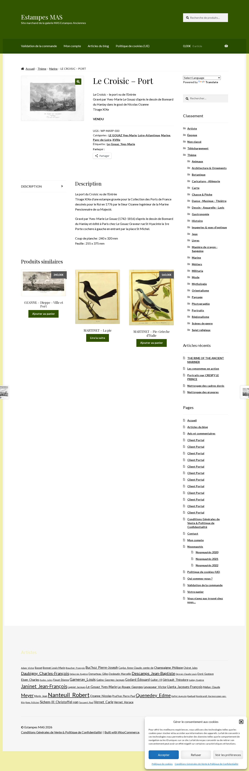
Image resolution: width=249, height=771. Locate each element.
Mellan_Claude (211, 687)
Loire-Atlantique (149, 135)
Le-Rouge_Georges (130, 687)
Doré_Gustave (205, 673)
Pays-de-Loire (102, 139)
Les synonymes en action (203, 368)
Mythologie (199, 283)
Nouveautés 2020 (207, 552)
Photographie (201, 303)
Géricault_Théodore (175, 679)
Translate (211, 82)
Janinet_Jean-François (44, 686)
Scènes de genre (202, 323)
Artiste (192, 128)
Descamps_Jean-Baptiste (153, 673)
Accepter (164, 755)
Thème (42, 68)
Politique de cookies (162, 763)
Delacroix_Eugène (79, 674)
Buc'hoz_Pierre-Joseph (102, 667)
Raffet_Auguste (179, 696)
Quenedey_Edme (153, 695)
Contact (192, 533)
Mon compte (72, 46)
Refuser (196, 755)
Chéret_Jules (190, 667)
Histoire (197, 220)
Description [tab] (31, 186)
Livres (195, 240)
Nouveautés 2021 (207, 558)
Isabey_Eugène (196, 680)
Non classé (194, 141)
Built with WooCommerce (121, 732)
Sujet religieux (201, 330)
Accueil (30, 68)
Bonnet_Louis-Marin (54, 667)
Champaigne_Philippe (168, 667)
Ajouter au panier (43, 313)
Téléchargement (198, 148)
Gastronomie (200, 214)
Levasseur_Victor (155, 687)
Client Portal (195, 440)
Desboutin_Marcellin (120, 673)
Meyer (27, 695)
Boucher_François (75, 667)
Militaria (197, 270)
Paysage (197, 297)
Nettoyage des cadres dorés (205, 385)
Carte (195, 187)
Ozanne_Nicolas (101, 696)
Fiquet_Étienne (61, 679)
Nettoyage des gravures (203, 392)
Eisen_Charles (30, 679)
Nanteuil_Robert (68, 694)
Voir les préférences (228, 755)
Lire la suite (97, 337)
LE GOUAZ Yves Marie (123, 135)
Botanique (198, 174)
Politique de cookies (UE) (132, 46)
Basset (38, 667)
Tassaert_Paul (86, 702)
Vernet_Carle (103, 702)
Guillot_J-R (156, 679)
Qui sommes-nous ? (199, 578)
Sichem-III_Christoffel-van (59, 702)
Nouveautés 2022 (207, 565)
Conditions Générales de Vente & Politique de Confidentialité (206, 763)
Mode (195, 277)
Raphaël (191, 696)
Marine (53, 68)
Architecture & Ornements (209, 168)
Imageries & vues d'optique (209, 227)
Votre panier (195, 591)
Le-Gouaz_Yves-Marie (121, 144)
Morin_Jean (40, 696)
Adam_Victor (27, 667)
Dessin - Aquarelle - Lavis (208, 207)
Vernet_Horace (123, 702)
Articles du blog (98, 46)
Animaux (197, 161)
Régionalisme (200, 316)
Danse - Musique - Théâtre (209, 201)
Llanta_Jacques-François (185, 687)
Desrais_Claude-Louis (186, 674)
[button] (241, 722)
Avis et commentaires (201, 433)
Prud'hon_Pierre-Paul (123, 696)
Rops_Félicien (32, 702)
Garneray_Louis (83, 679)
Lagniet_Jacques (77, 687)
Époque (192, 135)
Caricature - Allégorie (206, 181)
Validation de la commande (39, 46)
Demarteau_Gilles (98, 673)
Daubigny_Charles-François (45, 673)
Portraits (198, 310)
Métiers (197, 264)
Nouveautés (195, 546)
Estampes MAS (42, 17)
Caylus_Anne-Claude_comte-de (135, 667)
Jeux (195, 234)
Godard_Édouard (137, 680)
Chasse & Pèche (202, 194)
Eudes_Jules (46, 680)
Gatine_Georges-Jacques (110, 679)
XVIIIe (116, 139)
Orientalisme (200, 290)
